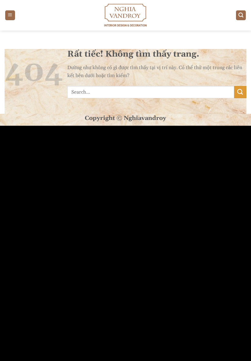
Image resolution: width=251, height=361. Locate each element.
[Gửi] (240, 92)
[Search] (241, 15)
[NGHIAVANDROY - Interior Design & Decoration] (125, 15)
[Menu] (10, 15)
